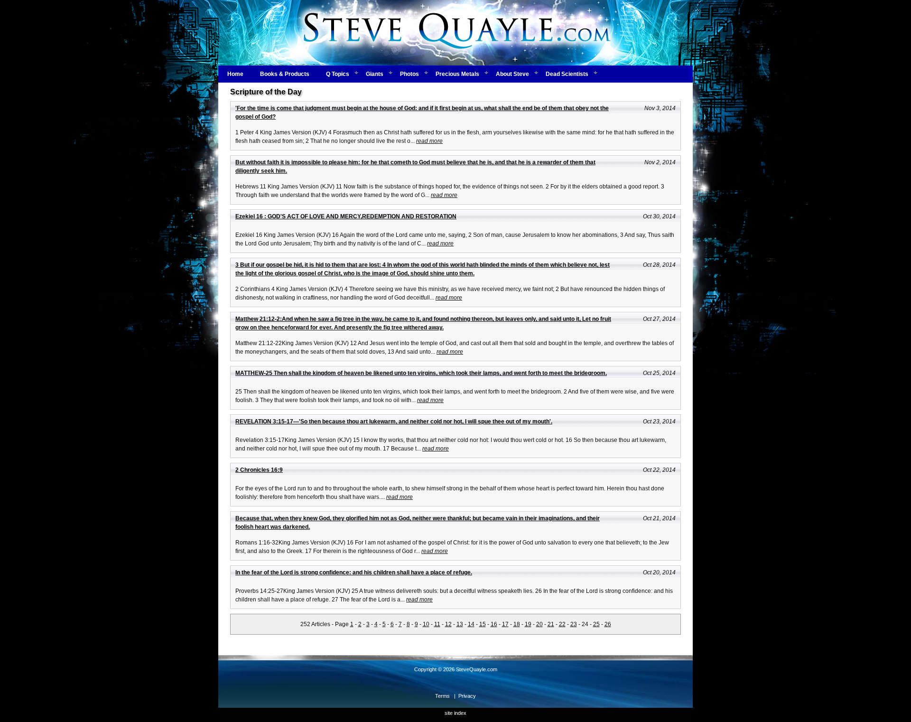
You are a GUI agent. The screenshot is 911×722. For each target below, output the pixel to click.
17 (505, 624)
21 (551, 624)
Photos (409, 74)
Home (235, 74)
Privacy (467, 696)
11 (437, 624)
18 (516, 624)
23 (573, 624)
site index (455, 713)
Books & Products (284, 74)
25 (596, 624)
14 (471, 624)
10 (426, 624)
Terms (442, 696)
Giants (374, 74)
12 (448, 624)
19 (528, 624)
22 (562, 624)
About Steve (512, 74)
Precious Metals (457, 74)
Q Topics (337, 74)
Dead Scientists (567, 74)
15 (482, 624)
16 (494, 624)
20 (539, 624)
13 (459, 624)
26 (607, 624)
